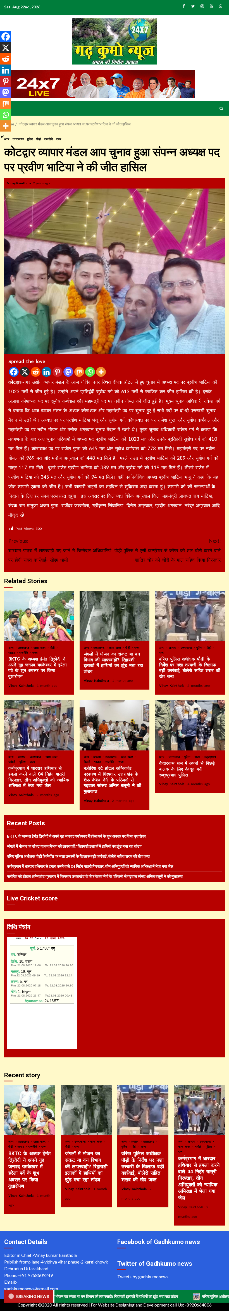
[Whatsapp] (90, 372)
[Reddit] (35, 372)
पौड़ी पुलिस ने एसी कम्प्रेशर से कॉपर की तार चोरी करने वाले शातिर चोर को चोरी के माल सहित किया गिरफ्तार (168, 550)
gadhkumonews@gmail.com (31, 1288)
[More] (101, 372)
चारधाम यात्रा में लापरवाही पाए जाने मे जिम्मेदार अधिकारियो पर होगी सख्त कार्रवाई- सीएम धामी (59, 550)
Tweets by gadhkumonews (142, 1276)
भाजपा (12, 652)
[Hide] (2, 137)
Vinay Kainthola (19, 183)
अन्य (11, 647)
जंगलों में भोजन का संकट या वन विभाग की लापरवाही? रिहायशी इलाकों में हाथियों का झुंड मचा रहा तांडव (114, 616)
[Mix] (79, 372)
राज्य (58, 138)
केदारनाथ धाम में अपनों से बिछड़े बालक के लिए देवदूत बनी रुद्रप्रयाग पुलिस (190, 725)
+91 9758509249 (36, 1275)
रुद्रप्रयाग (210, 756)
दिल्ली (88, 761)
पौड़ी (38, 138)
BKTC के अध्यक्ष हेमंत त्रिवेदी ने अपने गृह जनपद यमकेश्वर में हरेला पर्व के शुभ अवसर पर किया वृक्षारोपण (39, 616)
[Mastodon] (68, 372)
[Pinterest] (57, 372)
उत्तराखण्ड (18, 138)
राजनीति (48, 138)
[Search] (221, 108)
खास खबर (40, 647)
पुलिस (30, 138)
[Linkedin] (46, 372)
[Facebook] (14, 372)
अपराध (173, 647)
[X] (25, 372)
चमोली (12, 761)
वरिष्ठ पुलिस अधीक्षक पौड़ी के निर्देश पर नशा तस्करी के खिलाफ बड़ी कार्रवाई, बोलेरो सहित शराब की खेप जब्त (190, 616)
